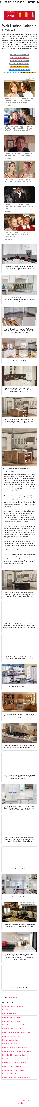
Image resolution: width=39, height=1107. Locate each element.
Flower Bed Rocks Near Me (11, 1036)
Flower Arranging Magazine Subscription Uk (16, 1078)
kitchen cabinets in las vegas (19, 66)
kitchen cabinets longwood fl (19, 61)
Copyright (19, 1103)
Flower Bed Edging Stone (10, 1074)
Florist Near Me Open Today (11, 1021)
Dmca (9, 1101)
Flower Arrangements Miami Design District (16, 1032)
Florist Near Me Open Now (10, 1014)
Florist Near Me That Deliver (11, 1017)
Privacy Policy (27, 1101)
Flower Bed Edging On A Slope (12, 1066)
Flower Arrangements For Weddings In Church (17, 1051)
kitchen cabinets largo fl (28, 72)
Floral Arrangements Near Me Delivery (14, 1047)
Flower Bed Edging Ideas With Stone (14, 1055)
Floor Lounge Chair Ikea (10, 1040)
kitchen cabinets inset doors (19, 55)
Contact (17, 1101)
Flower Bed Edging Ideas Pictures (13, 1070)
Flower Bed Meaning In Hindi (11, 1029)
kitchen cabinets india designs (19, 64)
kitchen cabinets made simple (19, 58)
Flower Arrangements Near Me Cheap (14, 1025)
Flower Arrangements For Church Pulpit (15, 1010)
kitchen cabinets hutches (11, 72)
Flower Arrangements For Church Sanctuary (16, 1059)
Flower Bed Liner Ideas (9, 1044)
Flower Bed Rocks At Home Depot (13, 1006)
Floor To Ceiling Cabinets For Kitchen (14, 1063)
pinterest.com (13, 997)
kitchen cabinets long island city (20, 69)
